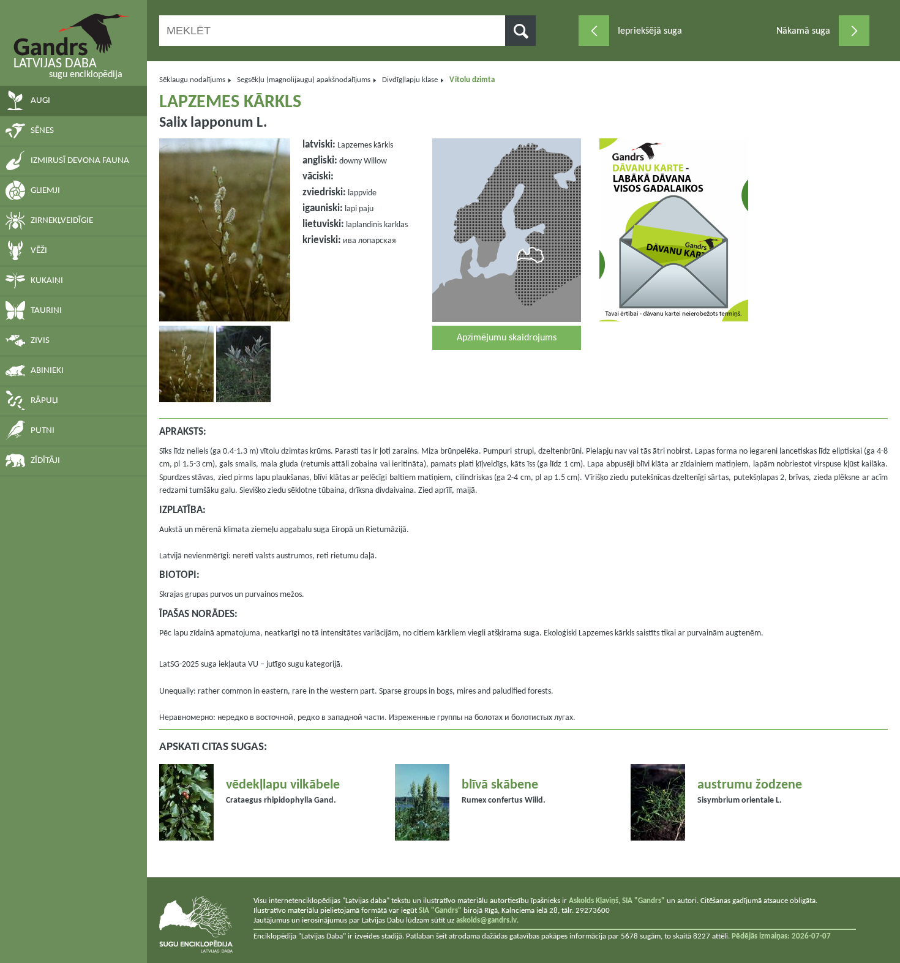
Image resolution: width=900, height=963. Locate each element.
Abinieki (47, 370)
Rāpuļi (44, 400)
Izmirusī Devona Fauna (80, 160)
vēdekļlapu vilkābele (283, 785)
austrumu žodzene (749, 785)
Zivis (40, 340)
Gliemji (45, 190)
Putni (42, 430)
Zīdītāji (45, 460)
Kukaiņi (47, 280)
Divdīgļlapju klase (410, 80)
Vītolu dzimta (472, 80)
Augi (40, 100)
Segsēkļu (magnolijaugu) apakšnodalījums (303, 80)
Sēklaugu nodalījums (192, 80)
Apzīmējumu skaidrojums (507, 338)
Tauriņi (46, 310)
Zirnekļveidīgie (62, 220)
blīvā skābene (500, 785)
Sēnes (42, 130)
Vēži (39, 250)
